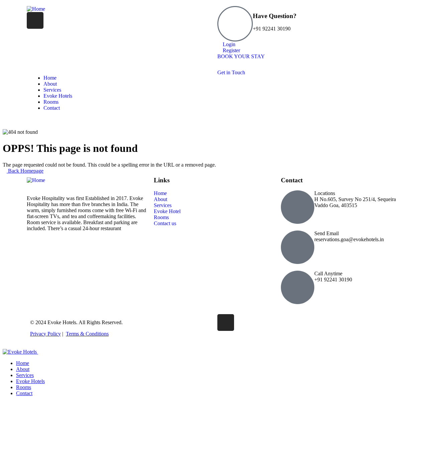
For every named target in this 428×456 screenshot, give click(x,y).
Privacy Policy (45, 334)
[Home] (36, 9)
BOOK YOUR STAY (241, 56)
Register (230, 50)
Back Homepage (25, 171)
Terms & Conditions (87, 334)
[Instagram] (35, 20)
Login (228, 44)
